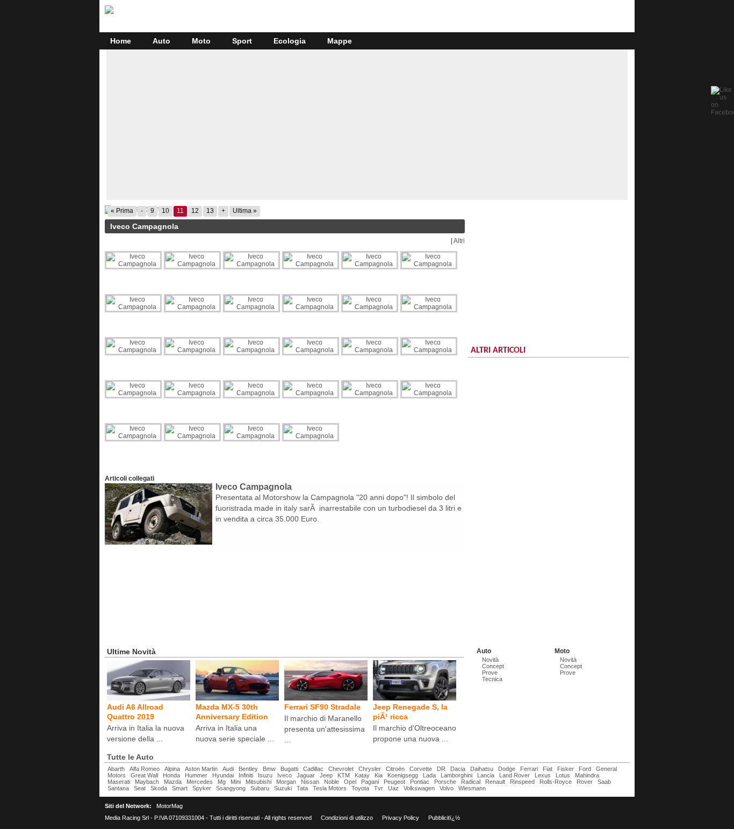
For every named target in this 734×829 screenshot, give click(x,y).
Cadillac (313, 769)
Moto (201, 41)
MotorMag (169, 806)
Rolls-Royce (555, 781)
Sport (242, 41)
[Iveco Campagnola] (285, 209)
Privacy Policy (400, 817)
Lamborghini (456, 775)
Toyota (360, 788)
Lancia (485, 775)
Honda (171, 775)
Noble (331, 781)
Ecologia (290, 41)
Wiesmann (472, 788)
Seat (140, 788)
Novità (490, 659)
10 (165, 211)
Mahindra (587, 775)
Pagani (370, 781)
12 (195, 211)
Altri (459, 241)
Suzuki (283, 788)
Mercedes (199, 781)
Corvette (420, 769)
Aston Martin (201, 769)
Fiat (547, 769)
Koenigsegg (402, 775)
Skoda (158, 788)
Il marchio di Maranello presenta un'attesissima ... (324, 729)
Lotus (563, 775)
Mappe (339, 41)
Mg (222, 781)
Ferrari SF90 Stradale (322, 707)
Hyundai (223, 775)
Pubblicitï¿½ (444, 817)
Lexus (543, 775)
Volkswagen (419, 788)
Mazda (173, 781)
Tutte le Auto (130, 757)
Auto (161, 41)
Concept (493, 666)
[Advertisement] (367, 124)
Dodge (506, 769)
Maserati (118, 781)
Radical (470, 781)
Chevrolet (341, 769)
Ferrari (529, 769)
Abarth (116, 769)
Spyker (201, 788)
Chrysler (369, 769)
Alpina (172, 769)
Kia (379, 775)
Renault (495, 781)
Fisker (565, 769)
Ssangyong (231, 788)
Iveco (284, 775)
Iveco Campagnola (253, 486)
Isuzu (265, 775)
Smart (180, 788)
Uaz (393, 788)
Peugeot (394, 781)
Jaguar (306, 775)
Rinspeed (522, 781)
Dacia (457, 769)
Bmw (269, 769)
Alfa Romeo (144, 769)
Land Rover (514, 775)
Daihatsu (481, 769)
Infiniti (246, 775)
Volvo (447, 788)
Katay (362, 775)
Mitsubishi (258, 781)
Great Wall (144, 775)
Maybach (147, 781)
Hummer (196, 775)
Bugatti (289, 769)
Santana (118, 788)
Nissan (310, 781)
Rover (585, 781)
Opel (350, 781)
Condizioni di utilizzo (347, 817)
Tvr (378, 788)
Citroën (395, 769)
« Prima (122, 211)
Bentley (248, 769)
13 (210, 211)
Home (120, 41)
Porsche (445, 781)
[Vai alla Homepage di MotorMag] (109, 12)
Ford (585, 769)
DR (441, 769)
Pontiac (419, 781)
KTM (343, 775)
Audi (228, 769)
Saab (604, 781)
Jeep (326, 775)
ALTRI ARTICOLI (498, 350)
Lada (429, 775)
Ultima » (245, 211)
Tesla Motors (330, 788)
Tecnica (492, 679)
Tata (302, 788)
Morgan (286, 781)
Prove (490, 672)
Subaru (259, 788)
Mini (236, 781)
